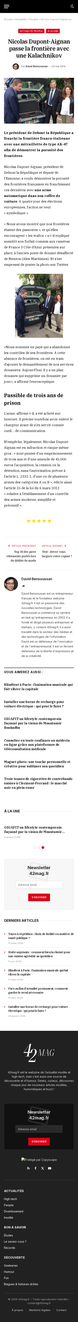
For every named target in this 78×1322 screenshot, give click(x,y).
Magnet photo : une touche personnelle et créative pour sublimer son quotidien (37, 764)
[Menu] (6, 6)
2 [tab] (39, 847)
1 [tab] (35, 847)
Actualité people (31, 31)
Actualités (21, 19)
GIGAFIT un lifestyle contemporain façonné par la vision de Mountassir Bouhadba (33, 723)
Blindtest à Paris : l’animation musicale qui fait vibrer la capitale (38, 687)
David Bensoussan (37, 66)
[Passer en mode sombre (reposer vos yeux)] (72, 6)
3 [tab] (43, 847)
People (33, 19)
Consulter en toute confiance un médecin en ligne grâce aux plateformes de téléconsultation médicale (37, 744)
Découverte (14, 1257)
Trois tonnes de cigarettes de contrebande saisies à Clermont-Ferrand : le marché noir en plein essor (38, 783)
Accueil (8, 19)
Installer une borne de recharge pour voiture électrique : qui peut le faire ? (34, 704)
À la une (53, 31)
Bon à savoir (15, 1227)
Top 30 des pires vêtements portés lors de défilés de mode (21, 556)
